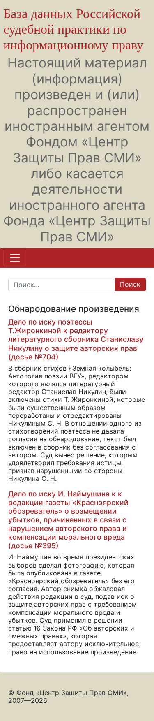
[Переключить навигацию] (14, 258)
